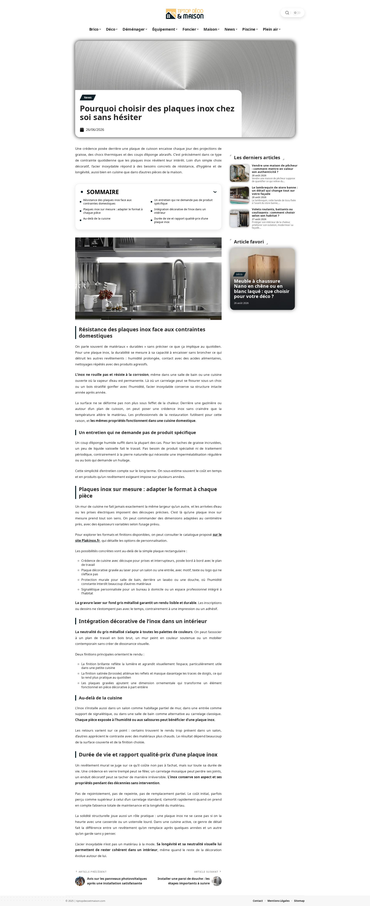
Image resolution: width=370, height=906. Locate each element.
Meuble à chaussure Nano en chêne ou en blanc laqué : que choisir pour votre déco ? (261, 288)
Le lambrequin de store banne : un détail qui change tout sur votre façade (275, 190)
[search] (287, 13)
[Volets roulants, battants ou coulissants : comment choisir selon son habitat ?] (239, 218)
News (88, 97)
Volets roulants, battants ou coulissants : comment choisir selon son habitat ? (273, 212)
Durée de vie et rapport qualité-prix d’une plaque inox (181, 220)
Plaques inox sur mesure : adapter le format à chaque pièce (113, 211)
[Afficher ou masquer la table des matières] (167, 191)
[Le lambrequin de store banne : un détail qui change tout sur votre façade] (239, 195)
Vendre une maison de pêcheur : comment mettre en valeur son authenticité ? (275, 168)
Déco (239, 274)
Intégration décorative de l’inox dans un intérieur (180, 211)
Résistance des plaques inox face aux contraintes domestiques (107, 201)
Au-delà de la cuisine (96, 218)
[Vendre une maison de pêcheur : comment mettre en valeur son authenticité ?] (239, 173)
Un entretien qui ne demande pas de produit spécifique (183, 201)
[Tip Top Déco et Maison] (185, 12)
